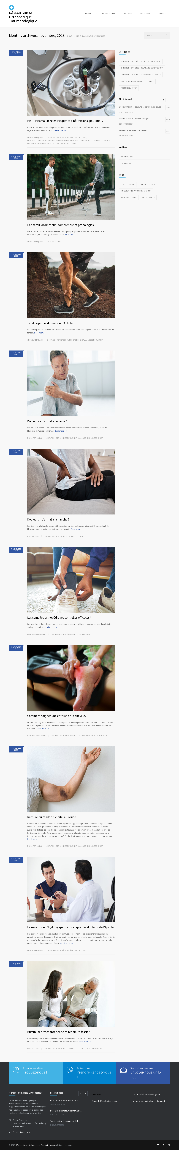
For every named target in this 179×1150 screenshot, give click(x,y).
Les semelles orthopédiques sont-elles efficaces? (59, 617)
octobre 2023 (126, 163)
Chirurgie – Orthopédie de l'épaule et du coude (66, 137)
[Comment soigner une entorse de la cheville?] (71, 678)
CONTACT (163, 13)
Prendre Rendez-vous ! (22, 1132)
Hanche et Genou (147, 184)
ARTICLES (128, 13)
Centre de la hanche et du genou (146, 1094)
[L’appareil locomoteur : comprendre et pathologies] (71, 187)
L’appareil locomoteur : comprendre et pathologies (60, 225)
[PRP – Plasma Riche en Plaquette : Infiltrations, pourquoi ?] (71, 83)
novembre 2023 (127, 157)
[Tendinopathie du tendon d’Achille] (71, 285)
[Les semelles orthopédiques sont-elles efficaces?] (71, 580)
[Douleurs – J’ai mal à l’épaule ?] (71, 383)
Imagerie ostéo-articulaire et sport (136, 191)
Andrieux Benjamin (35, 137)
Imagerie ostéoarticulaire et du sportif (149, 1101)
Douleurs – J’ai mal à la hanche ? (48, 519)
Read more (58, 130)
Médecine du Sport (129, 197)
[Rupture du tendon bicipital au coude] (71, 779)
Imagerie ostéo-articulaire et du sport (43, 144)
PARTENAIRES (146, 13)
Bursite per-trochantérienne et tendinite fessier (58, 1032)
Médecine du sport (69, 144)
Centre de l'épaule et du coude (104, 1101)
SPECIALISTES (89, 13)
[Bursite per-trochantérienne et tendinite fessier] (71, 994)
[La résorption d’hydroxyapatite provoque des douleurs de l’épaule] (71, 889)
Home (69, 36)
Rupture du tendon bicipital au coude (51, 817)
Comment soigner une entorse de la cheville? (56, 716)
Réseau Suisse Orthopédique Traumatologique (35, 1145)
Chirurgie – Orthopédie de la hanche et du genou (48, 140)
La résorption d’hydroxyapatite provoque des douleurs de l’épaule (70, 927)
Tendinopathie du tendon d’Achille (50, 323)
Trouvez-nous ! (35, 1072)
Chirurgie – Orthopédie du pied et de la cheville (90, 140)
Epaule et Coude (128, 184)
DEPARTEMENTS (109, 13)
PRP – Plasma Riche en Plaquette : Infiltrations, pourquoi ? (65, 121)
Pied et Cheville (148, 197)
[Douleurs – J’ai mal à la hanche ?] (71, 481)
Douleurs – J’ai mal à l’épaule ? (47, 421)
